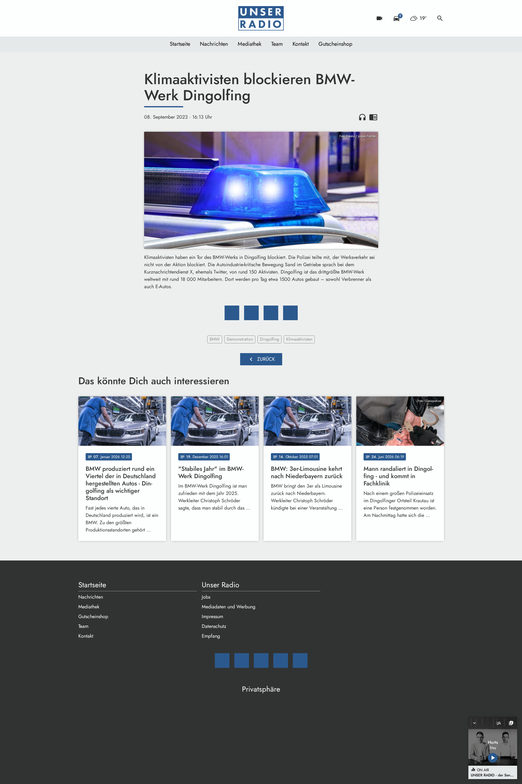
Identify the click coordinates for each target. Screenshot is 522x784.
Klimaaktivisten (299, 339)
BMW (215, 339)
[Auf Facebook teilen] (232, 313)
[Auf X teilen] (251, 313)
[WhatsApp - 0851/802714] (133, 18)
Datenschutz (214, 626)
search (440, 18)
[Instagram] (109, 18)
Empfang (211, 635)
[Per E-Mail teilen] (290, 313)
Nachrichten (214, 44)
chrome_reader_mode (373, 117)
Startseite (180, 44)
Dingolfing (269, 339)
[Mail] (84, 18)
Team (277, 44)
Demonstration (240, 339)
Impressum (212, 616)
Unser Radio (220, 585)
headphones (362, 117)
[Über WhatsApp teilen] (271, 313)
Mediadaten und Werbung (228, 606)
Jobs (206, 596)
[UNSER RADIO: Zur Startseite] (261, 18)
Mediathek (249, 44)
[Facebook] (97, 18)
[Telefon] (121, 18)
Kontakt (301, 44)
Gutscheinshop (335, 44)
